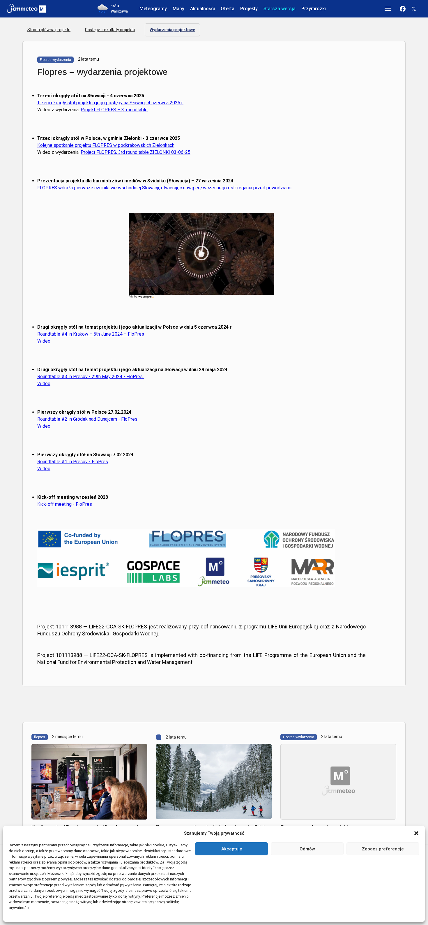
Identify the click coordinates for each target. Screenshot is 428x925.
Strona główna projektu (48, 29)
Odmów (307, 849)
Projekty (249, 8)
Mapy (178, 8)
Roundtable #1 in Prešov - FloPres (72, 461)
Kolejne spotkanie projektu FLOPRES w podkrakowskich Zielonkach (105, 145)
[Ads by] (146, 298)
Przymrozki (313, 8)
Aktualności (202, 8)
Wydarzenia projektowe (172, 29)
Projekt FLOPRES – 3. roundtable (114, 109)
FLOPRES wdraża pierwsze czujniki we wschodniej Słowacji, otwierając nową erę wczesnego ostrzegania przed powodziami (164, 188)
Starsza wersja (279, 8)
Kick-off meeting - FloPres (64, 504)
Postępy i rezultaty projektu (110, 29)
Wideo (43, 341)
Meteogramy (153, 8)
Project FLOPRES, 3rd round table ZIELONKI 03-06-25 (135, 152)
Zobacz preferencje (383, 849)
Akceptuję (231, 849)
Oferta (227, 8)
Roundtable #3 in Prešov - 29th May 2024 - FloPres (90, 376)
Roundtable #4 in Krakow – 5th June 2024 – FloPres (90, 334)
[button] (416, 833)
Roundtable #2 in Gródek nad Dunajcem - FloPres (87, 419)
